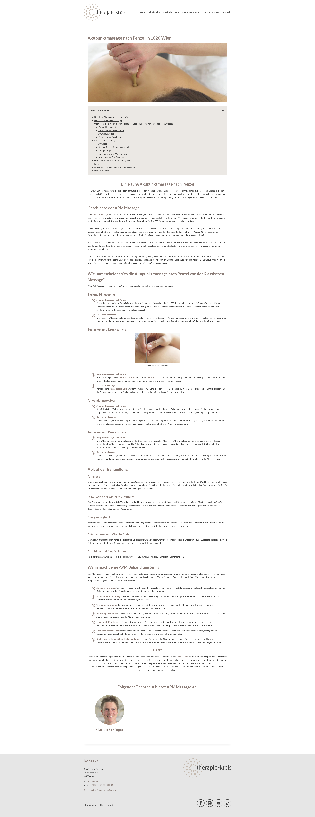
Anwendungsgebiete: (108, 134)
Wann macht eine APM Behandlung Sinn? (112, 160)
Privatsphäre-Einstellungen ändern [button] (100, 790)
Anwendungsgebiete (102, 400)
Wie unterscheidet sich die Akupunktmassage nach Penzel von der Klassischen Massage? (134, 123)
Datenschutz (107, 804)
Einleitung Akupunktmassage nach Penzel (113, 117)
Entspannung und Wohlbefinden (112, 154)
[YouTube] (218, 803)
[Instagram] (209, 803)
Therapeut (144, 686)
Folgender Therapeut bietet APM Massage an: (115, 167)
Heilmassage (182, 656)
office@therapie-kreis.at (101, 785)
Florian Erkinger (101, 170)
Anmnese (102, 143)
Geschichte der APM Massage (108, 120)
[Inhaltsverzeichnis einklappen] (222, 110)
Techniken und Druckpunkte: (111, 130)
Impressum (91, 804)
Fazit (96, 164)
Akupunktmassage (99, 214)
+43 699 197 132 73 (97, 781)
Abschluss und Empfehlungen (111, 157)
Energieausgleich (106, 150)
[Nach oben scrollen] (308, 805)
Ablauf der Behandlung (104, 140)
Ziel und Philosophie (107, 127)
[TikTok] (227, 803)
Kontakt (227, 12)
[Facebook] (201, 803)
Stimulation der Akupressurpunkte (114, 147)
